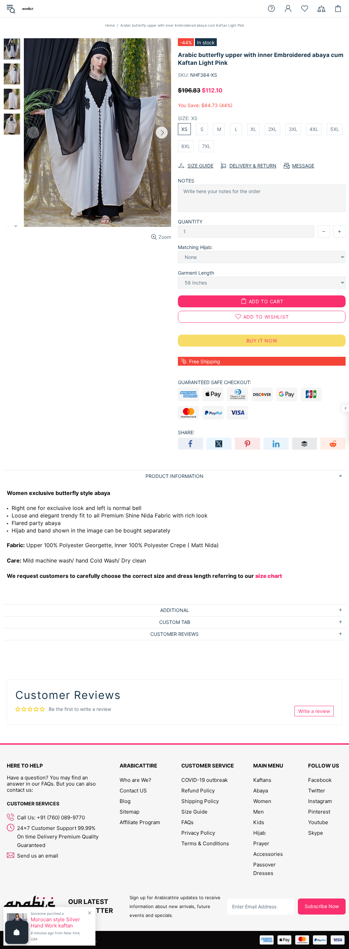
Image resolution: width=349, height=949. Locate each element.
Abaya (260, 790)
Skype (315, 833)
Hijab (259, 833)
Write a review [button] (314, 711)
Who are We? (135, 780)
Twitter (316, 790)
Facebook (320, 780)
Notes (186, 181)
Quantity (190, 221)
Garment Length (196, 273)
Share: (186, 432)
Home (110, 25)
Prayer (261, 843)
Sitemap (129, 811)
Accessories (268, 854)
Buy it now (261, 341)
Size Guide (194, 811)
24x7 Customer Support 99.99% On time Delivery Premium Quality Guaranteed (57, 836)
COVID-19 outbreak (204, 780)
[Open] (16, 932)
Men (258, 811)
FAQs (187, 822)
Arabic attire (27, 8)
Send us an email (37, 855)
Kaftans (262, 780)
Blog (125, 801)
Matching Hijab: (195, 247)
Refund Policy (198, 790)
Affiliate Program (140, 822)
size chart (268, 575)
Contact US (133, 790)
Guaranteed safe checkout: (214, 382)
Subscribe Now (322, 906)
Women (262, 801)
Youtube (318, 822)
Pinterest (319, 811)
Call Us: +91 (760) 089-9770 (51, 817)
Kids (258, 822)
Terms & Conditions (205, 843)
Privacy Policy (198, 833)
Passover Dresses (264, 868)
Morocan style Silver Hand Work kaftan (55, 923)
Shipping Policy (200, 801)
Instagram (320, 801)
